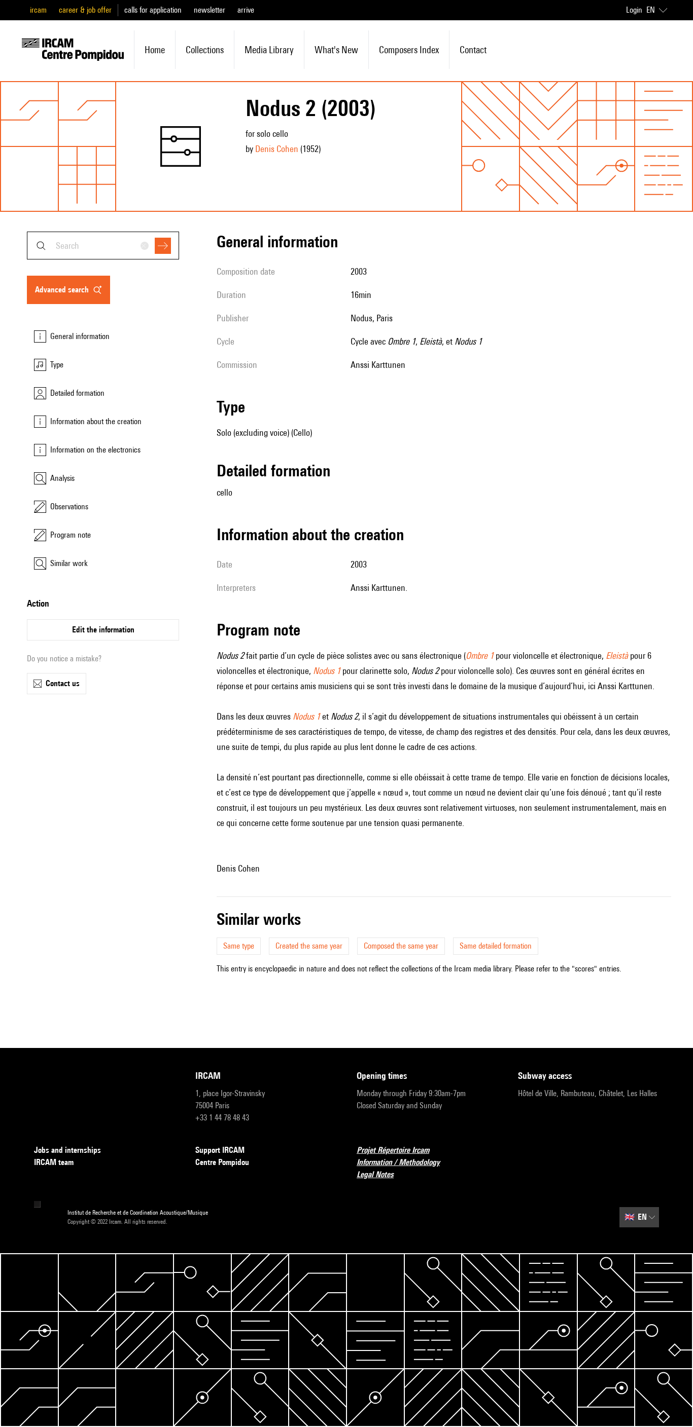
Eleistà (617, 655)
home (155, 49)
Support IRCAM (220, 1150)
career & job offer (85, 10)
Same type (238, 946)
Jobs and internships (67, 1150)
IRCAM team (54, 1162)
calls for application (153, 10)
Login (634, 10)
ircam (38, 10)
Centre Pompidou (222, 1162)
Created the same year (308, 946)
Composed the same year (401, 946)
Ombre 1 (480, 655)
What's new (336, 49)
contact (473, 49)
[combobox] (103, 245)
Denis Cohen (276, 148)
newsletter (209, 10)
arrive (245, 10)
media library (269, 49)
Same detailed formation (496, 946)
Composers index (409, 49)
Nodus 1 (326, 670)
